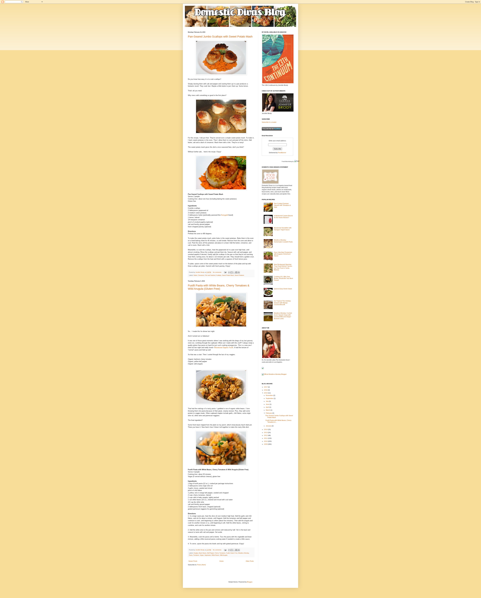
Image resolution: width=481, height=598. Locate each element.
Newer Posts (193, 561)
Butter (195, 275)
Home (221, 561)
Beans (204, 553)
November (269, 395)
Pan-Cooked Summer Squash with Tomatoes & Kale (282, 205)
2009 (266, 444)
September (270, 398)
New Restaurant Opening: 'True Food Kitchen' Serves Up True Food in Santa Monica (283, 267)
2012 (266, 435)
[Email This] (229, 272)
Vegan (202, 555)
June (268, 404)
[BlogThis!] (231, 272)
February (269, 413)
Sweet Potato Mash (228, 275)
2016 (266, 390)
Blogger (249, 582)
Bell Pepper (210, 553)
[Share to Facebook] (236, 272)
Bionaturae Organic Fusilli (223, 347)
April (267, 407)
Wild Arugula (223, 555)
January (269, 426)
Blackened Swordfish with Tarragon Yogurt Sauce (282, 229)
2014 (266, 429)
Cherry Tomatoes (220, 553)
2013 (266, 432)
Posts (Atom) (201, 565)
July (267, 401)
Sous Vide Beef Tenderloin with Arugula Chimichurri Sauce (283, 254)
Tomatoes (196, 555)
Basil (200, 553)
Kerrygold (224, 215)
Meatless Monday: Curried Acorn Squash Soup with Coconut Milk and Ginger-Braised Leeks (283, 315)
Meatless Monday (243, 553)
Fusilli (227, 553)
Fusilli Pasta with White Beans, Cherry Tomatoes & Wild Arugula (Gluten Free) (218, 287)
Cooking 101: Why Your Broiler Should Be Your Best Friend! (283, 278)
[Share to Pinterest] (238, 272)
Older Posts (250, 561)
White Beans (215, 555)
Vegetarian (207, 555)
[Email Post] (225, 272)
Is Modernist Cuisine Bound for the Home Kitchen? (283, 216)
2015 (266, 393)
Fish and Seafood (210, 275)
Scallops (218, 275)
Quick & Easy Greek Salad (283, 289)
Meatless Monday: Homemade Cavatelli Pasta (283, 241)
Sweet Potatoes (239, 275)
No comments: (217, 272)
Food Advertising (287, 161)
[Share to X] (234, 272)
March (268, 410)
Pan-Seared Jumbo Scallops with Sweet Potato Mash (220, 36)
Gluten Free (233, 553)
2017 (266, 387)
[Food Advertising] (263, 368)
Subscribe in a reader (269, 122)
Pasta (190, 555)
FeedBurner (282, 153)
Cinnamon (201, 275)
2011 (266, 438)
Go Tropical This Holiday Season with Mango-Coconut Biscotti (282, 302)
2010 (266, 441)
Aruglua (196, 553)
